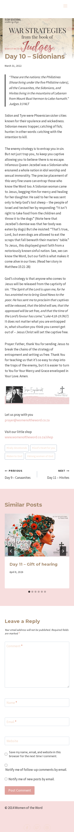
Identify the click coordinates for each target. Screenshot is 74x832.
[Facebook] (27, 827)
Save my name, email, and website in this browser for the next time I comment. (35, 754)
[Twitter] (37, 827)
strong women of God (40, 456)
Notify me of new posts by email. (31, 779)
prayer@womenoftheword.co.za (27, 420)
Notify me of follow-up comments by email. (36, 769)
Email (11, 722)
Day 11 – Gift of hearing (33, 564)
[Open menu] (65, 5)
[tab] (29, 592)
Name (12, 703)
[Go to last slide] (11, 551)
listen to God (14, 456)
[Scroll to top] (64, 826)
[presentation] (37, 535)
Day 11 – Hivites (58, 474)
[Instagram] (47, 827)
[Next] (63, 551)
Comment (14, 646)
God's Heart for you (43, 448)
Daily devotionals (17, 448)
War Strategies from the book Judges (30, 48)
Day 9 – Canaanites (18, 474)
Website (12, 741)
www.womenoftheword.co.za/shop (29, 437)
